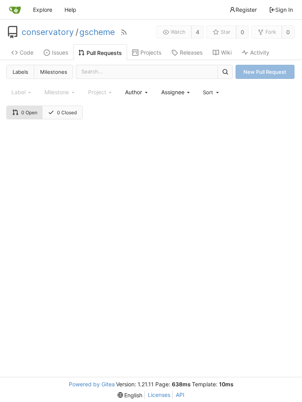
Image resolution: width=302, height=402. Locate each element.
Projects (150, 52)
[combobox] (137, 92)
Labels (20, 72)
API (180, 394)
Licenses (159, 394)
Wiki (226, 52)
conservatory (48, 32)
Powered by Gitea (92, 384)
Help (70, 9)
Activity (259, 52)
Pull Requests (104, 52)
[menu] (211, 92)
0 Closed (67, 112)
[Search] (224, 72)
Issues (60, 52)
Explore (42, 9)
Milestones (53, 72)
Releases (191, 52)
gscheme (97, 32)
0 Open (29, 112)
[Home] (15, 10)
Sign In (284, 9)
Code (26, 52)
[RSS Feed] (123, 32)
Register (246, 9)
